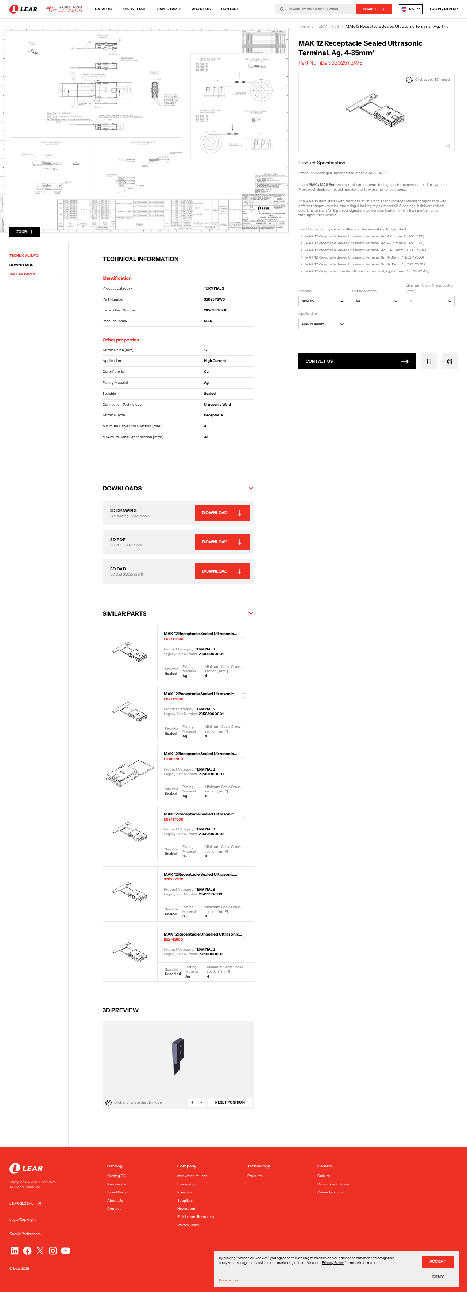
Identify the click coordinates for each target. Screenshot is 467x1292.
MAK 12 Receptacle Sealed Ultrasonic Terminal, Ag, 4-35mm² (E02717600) (364, 236)
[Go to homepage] (47, 9)
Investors (185, 1192)
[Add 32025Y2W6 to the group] (429, 361)
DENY (438, 1276)
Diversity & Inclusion (333, 1184)
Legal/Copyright (22, 1220)
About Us (201, 9)
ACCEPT (438, 1261)
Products (255, 1176)
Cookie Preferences (25, 1234)
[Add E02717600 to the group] (243, 636)
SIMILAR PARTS (34, 274)
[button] (178, 488)
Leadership (186, 1184)
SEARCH (369, 9)
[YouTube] (66, 1251)
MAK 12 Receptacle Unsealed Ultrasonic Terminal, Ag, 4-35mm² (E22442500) (367, 271)
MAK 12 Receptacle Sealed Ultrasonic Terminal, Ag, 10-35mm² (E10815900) (365, 250)
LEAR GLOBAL (21, 1203)
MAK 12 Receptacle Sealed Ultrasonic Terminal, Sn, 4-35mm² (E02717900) (364, 257)
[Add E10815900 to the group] (243, 756)
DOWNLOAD (214, 512)
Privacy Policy (188, 1225)
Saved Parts (169, 9)
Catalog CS (116, 1176)
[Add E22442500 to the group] (243, 936)
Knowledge (135, 9)
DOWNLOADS (34, 265)
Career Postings (330, 1192)
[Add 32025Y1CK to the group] (243, 876)
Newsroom (186, 1209)
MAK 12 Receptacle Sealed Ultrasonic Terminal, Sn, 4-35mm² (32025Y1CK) (365, 264)
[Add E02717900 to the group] (243, 816)
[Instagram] (53, 1251)
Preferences (228, 1280)
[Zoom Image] (144, 130)
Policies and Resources (195, 1217)
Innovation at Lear (192, 1176)
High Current (313, 324)
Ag (358, 301)
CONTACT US (319, 361)
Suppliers (185, 1201)
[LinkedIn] (14, 1251)
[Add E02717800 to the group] (243, 696)
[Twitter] (40, 1251)
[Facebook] (27, 1251)
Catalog (103, 9)
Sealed (308, 301)
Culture (323, 1176)
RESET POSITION (229, 1102)
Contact (230, 9)
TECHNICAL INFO (24, 255)
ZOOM (22, 232)
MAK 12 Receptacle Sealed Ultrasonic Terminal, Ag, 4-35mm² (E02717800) (364, 243)
